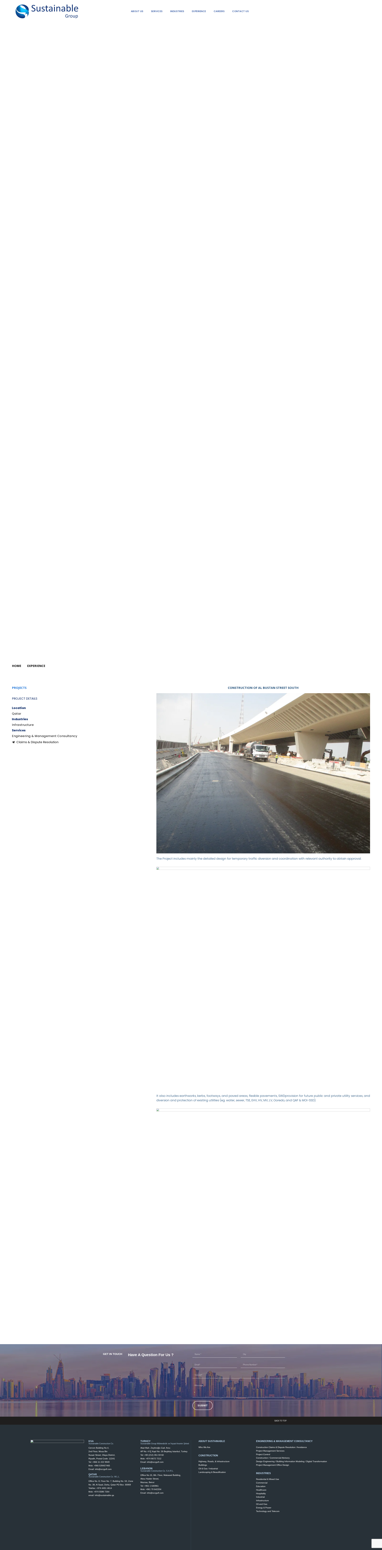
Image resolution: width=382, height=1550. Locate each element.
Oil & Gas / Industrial (208, 1468)
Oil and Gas (261, 1504)
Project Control (263, 1454)
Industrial (260, 1497)
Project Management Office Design (272, 1465)
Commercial (261, 1483)
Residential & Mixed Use (267, 1479)
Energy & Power (263, 1507)
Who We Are (204, 1447)
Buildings (202, 1465)
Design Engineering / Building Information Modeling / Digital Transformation (291, 1461)
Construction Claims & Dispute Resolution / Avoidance (281, 1447)
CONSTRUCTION (208, 1455)
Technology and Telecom (267, 1511)
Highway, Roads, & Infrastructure (213, 1461)
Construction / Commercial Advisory (273, 1458)
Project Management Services (270, 1451)
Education (260, 1486)
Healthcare (261, 1490)
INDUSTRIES (263, 1473)
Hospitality (261, 1493)
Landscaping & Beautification (212, 1472)
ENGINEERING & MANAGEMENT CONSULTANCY (284, 1441)
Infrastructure (262, 1500)
